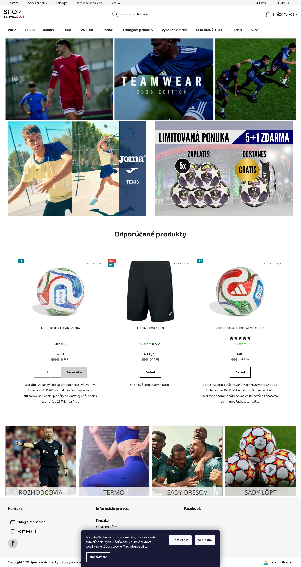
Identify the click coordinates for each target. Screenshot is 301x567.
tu (146, 546)
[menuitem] (12, 30)
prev (11, 337)
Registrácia (282, 3)
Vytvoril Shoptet (281, 562)
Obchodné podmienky (89, 3)
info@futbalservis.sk (32, 522)
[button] (16, 79)
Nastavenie (98, 557)
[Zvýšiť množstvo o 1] (58, 372)
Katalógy (61, 3)
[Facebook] (13, 543)
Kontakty (13, 3)
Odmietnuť (180, 540)
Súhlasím (205, 540)
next (290, 337)
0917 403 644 (27, 531)
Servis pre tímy (37, 3)
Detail (150, 372)
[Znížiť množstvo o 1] (37, 372)
